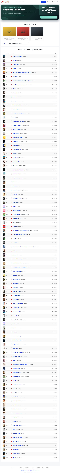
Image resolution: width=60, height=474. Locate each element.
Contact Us (23, 470)
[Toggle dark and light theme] (58, 2)
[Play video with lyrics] (11, 56)
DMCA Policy (29, 470)
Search (43, 1)
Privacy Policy (36, 470)
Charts (53, 1)
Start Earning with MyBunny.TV (49, 17)
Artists (48, 1)
